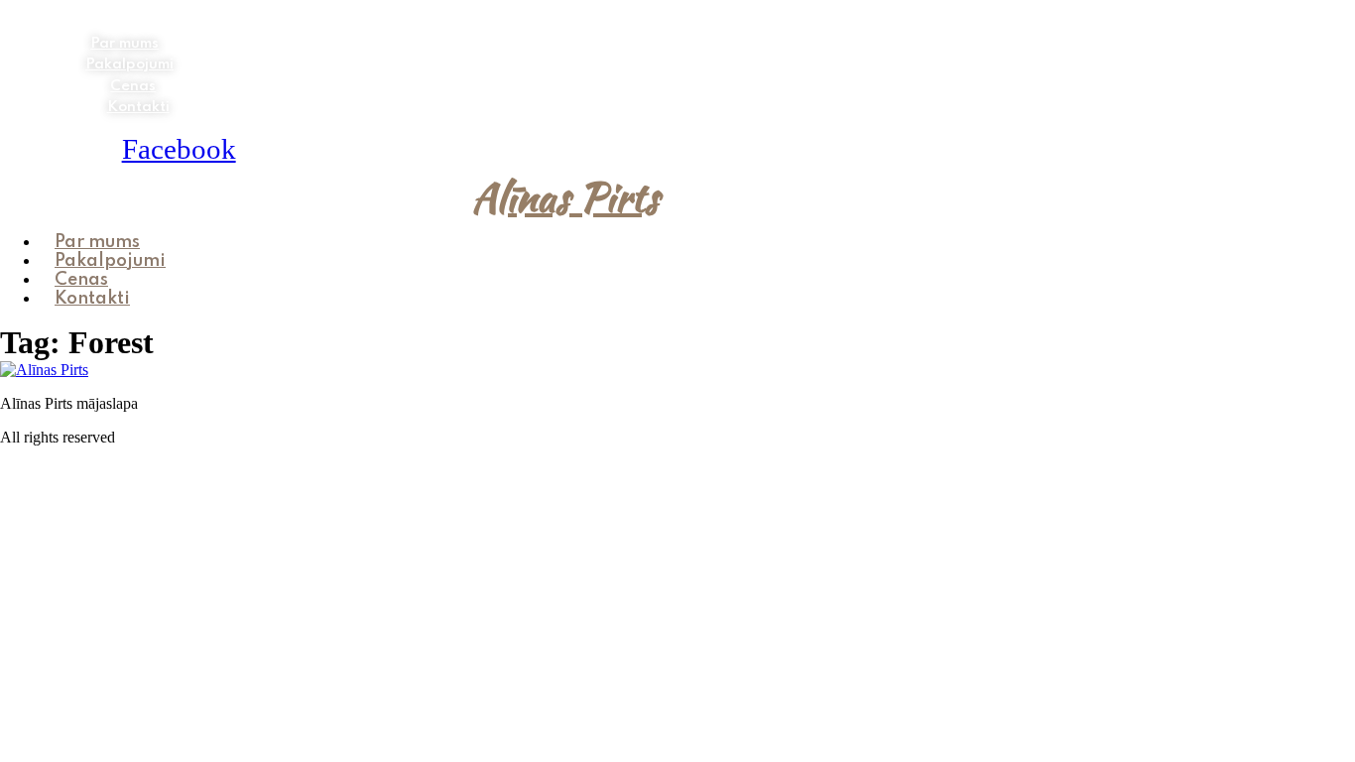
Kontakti (138, 107)
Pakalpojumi (129, 64)
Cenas (133, 86)
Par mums (124, 44)
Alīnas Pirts (565, 197)
